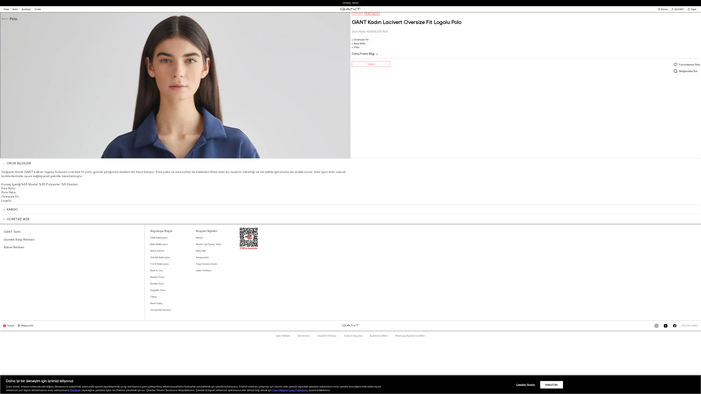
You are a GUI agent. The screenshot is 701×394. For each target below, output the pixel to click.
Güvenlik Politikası (327, 336)
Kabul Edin (551, 384)
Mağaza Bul (27, 325)
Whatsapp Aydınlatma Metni (410, 336)
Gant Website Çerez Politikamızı (290, 390)
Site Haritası (303, 336)
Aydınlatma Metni (379, 336)
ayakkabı (26, 9)
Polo (14, 19)
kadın (15, 9)
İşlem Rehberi (283, 336)
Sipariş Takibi (350, 3)
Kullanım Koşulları (353, 336)
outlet (38, 9)
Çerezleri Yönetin (525, 384)
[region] (350, 384)
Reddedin (75, 390)
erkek (6, 9)
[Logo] (350, 9)
